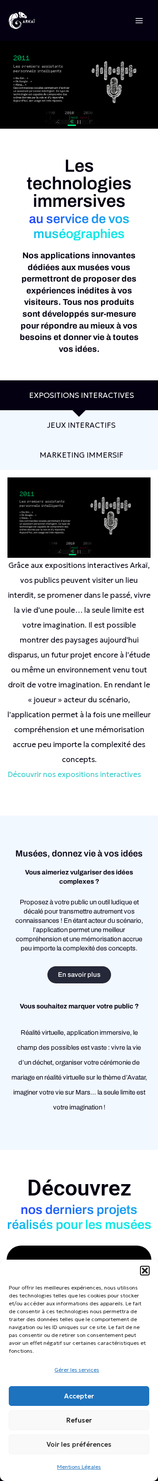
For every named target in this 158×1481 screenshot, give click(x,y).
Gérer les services (76, 1369)
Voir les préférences (79, 1444)
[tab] (79, 395)
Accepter (79, 1396)
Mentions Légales (79, 1466)
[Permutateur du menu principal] (139, 21)
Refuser (79, 1420)
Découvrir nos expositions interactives (74, 774)
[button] (144, 1270)
